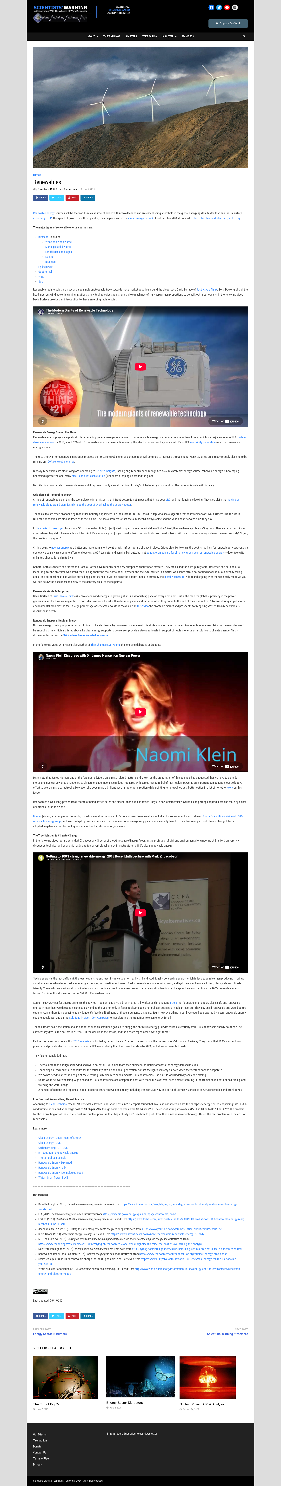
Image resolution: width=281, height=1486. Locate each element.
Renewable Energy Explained (55, 1162)
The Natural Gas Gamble (52, 1157)
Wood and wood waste (58, 242)
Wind (41, 276)
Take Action (149, 36)
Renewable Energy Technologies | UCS (60, 1172)
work (230, 787)
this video (143, 606)
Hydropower (45, 266)
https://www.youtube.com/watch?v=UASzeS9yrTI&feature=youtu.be (182, 1229)
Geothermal (45, 271)
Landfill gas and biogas (58, 251)
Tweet (58, 197)
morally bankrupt (174, 576)
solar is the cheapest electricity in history (215, 218)
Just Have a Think (206, 289)
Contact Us (39, 1452)
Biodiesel (50, 261)
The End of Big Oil (46, 1404)
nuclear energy (60, 547)
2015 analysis (81, 1041)
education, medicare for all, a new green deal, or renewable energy (185, 552)
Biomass (43, 237)
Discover (168, 36)
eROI (168, 499)
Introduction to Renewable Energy (58, 1152)
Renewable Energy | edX (52, 1167)
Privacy (37, 1464)
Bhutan (37, 816)
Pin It (74, 197)
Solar (41, 281)
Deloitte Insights (105, 471)
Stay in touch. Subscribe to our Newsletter (132, 1433)
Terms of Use (41, 1458)
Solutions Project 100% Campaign (89, 1017)
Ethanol (49, 256)
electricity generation (203, 442)
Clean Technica (58, 1104)
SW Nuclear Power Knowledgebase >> (85, 635)
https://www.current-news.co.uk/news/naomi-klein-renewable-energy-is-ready (157, 1234)
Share (42, 197)
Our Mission (40, 1434)
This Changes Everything (105, 644)
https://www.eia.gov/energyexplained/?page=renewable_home (139, 1214)
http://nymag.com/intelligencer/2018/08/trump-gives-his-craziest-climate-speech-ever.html (187, 1249)
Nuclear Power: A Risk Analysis (202, 1404)
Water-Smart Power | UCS (53, 1177)
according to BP (42, 218)
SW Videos (188, 36)
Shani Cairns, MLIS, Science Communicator (57, 189)
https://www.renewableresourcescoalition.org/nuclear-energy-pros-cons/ (183, 1254)
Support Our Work (230, 23)
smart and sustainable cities (88, 476)
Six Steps (131, 36)
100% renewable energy (60, 461)
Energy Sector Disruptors (124, 1402)
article (173, 1002)
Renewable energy (44, 213)
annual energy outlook (140, 218)
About (91, 36)
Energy (37, 175)
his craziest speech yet (50, 528)
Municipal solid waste (58, 246)
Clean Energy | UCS (49, 1142)
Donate (37, 1446)
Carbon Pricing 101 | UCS (53, 1147)
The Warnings (111, 36)
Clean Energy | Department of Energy (59, 1137)
